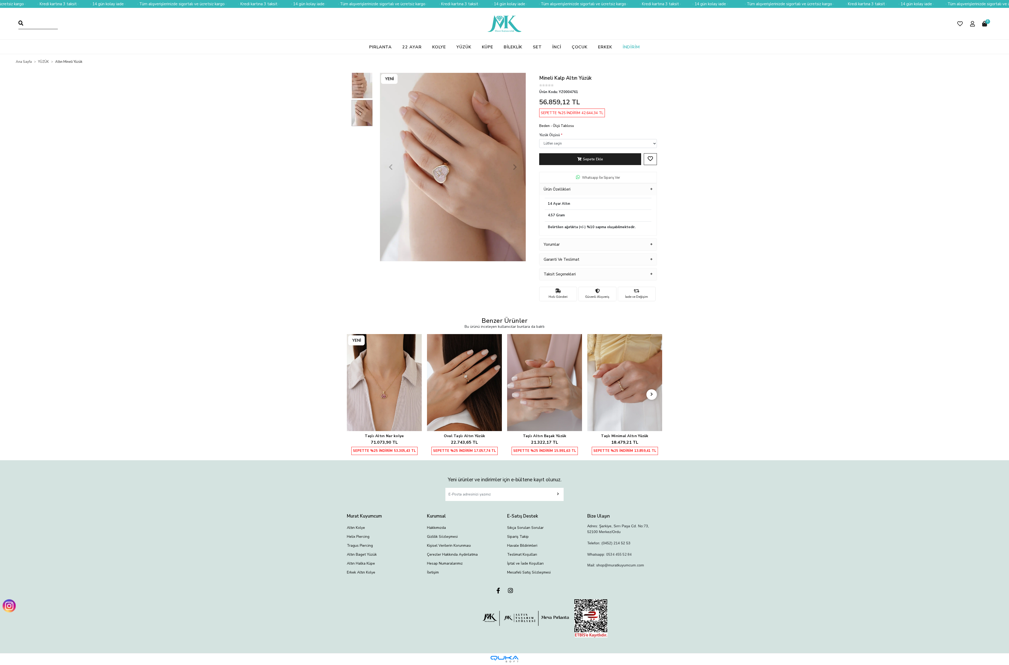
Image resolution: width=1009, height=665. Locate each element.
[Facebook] (498, 591)
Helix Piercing (358, 536)
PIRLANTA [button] (380, 47)
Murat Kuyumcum (364, 516)
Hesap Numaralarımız (445, 563)
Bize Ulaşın (598, 516)
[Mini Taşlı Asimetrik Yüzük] (624, 371)
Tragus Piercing (360, 545)
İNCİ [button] (556, 47)
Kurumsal (436, 516)
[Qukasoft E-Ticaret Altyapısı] (504, 659)
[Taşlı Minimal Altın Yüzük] (544, 382)
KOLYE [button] (439, 47)
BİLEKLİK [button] (513, 47)
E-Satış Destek (522, 516)
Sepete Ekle (593, 159)
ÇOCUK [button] (580, 47)
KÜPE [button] (487, 47)
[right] (651, 394)
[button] (960, 24)
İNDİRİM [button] (631, 47)
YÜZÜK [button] (463, 47)
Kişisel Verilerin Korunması (449, 545)
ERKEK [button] (605, 47)
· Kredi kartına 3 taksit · (58, 4)
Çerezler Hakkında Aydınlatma (452, 554)
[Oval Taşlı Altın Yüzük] (384, 382)
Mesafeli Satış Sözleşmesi (529, 572)
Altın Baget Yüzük (362, 554)
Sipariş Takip (518, 536)
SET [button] (537, 47)
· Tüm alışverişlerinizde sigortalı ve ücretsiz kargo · (181, 4)
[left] (357, 394)
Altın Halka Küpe (361, 563)
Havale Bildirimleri (522, 545)
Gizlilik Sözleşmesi (442, 536)
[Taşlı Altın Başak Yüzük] (464, 382)
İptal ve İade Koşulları (525, 563)
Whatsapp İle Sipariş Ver (601, 177)
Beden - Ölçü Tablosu (556, 126)
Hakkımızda (436, 527)
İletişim (433, 572)
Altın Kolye (356, 527)
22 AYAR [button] (411, 47)
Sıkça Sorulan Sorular (525, 527)
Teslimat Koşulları (522, 554)
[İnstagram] (510, 591)
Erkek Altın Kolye (361, 572)
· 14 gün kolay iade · (108, 4)
